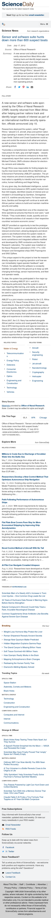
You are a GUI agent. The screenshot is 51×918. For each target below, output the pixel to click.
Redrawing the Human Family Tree (19, 663)
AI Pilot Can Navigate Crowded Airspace (21, 565)
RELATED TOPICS (10, 342)
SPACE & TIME (7, 678)
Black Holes (9, 690)
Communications (11, 722)
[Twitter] (19, 87)
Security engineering (37, 353)
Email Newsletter (13, 824)
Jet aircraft (36, 363)
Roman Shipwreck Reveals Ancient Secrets (23, 635)
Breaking (6, 625)
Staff (21, 884)
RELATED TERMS (35, 342)
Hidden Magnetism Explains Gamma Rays (22, 643)
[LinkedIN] (27, 87)
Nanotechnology (39, 367)
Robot (35, 359)
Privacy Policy (10, 887)
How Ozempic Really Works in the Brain (21, 655)
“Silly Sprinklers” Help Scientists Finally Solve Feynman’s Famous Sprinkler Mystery (24, 775)
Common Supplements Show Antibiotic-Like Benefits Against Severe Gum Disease (25, 615)
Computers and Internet (14, 714)
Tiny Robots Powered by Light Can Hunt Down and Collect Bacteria (26, 785)
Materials (6, 405)
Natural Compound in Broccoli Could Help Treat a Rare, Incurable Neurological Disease (23, 608)
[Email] (31, 87)
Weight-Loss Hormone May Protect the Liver (23, 631)
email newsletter (36, 15)
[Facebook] (15, 87)
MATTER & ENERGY (9, 694)
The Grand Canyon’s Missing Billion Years (22, 647)
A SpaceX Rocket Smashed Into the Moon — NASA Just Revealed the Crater (26, 746)
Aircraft (35, 347)
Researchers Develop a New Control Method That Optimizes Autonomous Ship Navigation (25, 478)
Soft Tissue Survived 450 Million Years (21, 651)
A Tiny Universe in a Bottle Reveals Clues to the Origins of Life (25, 769)
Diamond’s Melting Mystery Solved (19, 667)
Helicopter (36, 376)
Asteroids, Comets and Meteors (17, 686)
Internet (7, 718)
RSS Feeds (11, 828)
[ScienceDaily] (18, 4)
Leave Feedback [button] (13, 872)
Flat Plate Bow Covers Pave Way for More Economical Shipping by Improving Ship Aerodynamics (21, 525)
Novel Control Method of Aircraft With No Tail (23, 548)
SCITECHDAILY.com (19, 587)
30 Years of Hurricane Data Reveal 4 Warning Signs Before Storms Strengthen (24, 601)
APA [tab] (33, 417)
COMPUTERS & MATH (9, 711)
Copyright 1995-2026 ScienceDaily (20, 891)
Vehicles (10, 391)
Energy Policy (13, 360)
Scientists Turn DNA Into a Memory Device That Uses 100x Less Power (25, 791)
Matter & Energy (11, 348)
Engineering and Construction (14, 382)
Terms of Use (41, 887)
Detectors (11, 364)
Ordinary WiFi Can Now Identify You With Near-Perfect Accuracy (24, 763)
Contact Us (10, 876)
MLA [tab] (25, 417)
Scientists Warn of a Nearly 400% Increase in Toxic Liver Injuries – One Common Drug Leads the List (24, 594)
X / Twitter (10, 851)
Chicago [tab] (43, 417)
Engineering (37, 380)
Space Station (10, 682)
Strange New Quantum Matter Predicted (21, 639)
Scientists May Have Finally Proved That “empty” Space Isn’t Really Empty (25, 753)
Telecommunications (15, 355)
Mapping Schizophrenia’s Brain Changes (22, 659)
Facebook (10, 847)
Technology (12, 387)
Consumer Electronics (11, 370)
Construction (9, 702)
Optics (9, 376)
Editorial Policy (26, 887)
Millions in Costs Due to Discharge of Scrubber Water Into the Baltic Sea (24, 455)
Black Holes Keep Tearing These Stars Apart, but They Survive (25, 740)
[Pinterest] (23, 87)
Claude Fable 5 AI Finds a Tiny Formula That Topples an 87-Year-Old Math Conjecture (23, 798)
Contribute (30, 884)
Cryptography (38, 372)
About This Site (10, 884)
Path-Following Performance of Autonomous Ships (23, 501)
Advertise (42, 884)
